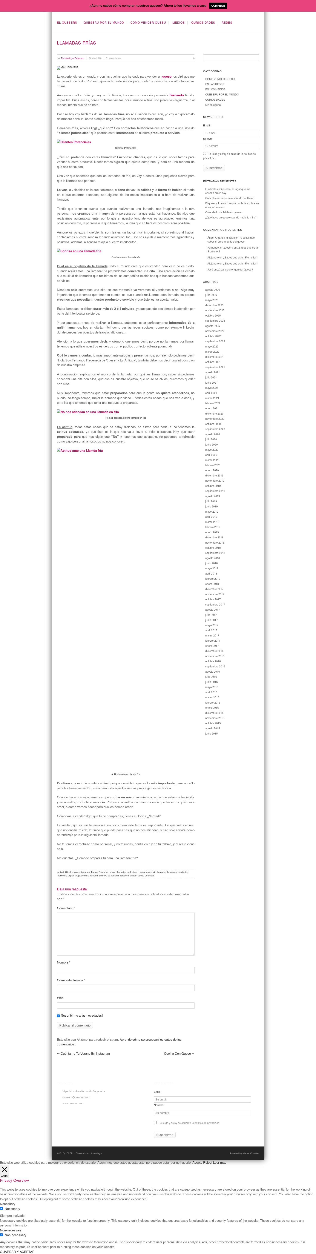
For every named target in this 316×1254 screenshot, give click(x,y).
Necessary (12, 1208)
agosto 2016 (212, 671)
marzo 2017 (212, 635)
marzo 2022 (212, 351)
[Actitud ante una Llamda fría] (126, 450)
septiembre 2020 (215, 429)
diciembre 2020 (214, 413)
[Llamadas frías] (126, 68)
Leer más (219, 1162)
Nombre (64, 962)
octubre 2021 (213, 362)
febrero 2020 (212, 465)
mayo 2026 (211, 300)
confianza (92, 872)
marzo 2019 (212, 522)
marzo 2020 (212, 460)
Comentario (66, 908)
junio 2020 (211, 444)
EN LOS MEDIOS (215, 89)
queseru (124, 875)
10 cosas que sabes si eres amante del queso (231, 239)
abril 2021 (211, 393)
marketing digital (65, 875)
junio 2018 (211, 563)
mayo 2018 (211, 568)
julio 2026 (211, 295)
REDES (227, 22)
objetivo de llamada (109, 875)
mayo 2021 (211, 387)
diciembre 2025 (214, 305)
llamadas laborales (167, 872)
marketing (183, 872)
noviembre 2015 (214, 718)
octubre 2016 (213, 661)
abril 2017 (211, 630)
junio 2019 (211, 506)
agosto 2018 (212, 558)
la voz (113, 872)
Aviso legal (96, 1153)
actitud (60, 872)
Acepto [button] (197, 1162)
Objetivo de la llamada (86, 875)
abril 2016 (211, 692)
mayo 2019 (211, 511)
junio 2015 (211, 733)
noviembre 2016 (214, 656)
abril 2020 (211, 454)
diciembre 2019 (214, 475)
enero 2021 (212, 408)
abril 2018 (211, 573)
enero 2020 (212, 470)
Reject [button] (207, 1162)
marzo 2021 (212, 398)
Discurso (103, 872)
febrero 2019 (212, 527)
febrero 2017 (212, 640)
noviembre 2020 (214, 418)
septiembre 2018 (215, 553)
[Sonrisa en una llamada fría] (79, 251)
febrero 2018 (212, 578)
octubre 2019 (213, 485)
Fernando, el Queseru (220, 247)
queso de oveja (146, 875)
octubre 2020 (213, 424)
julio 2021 (211, 377)
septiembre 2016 (215, 666)
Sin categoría (213, 104)
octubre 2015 (213, 723)
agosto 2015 (212, 728)
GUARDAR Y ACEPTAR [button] (17, 1251)
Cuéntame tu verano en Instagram (83, 1053)
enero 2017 (212, 645)
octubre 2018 (213, 547)
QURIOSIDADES (203, 22)
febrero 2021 (212, 403)
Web (60, 997)
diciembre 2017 (214, 589)
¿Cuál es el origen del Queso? (235, 269)
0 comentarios (113, 58)
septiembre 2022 (215, 341)
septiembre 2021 (215, 367)
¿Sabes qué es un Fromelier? (240, 257)
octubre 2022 (213, 336)
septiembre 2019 (215, 491)
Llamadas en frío (147, 872)
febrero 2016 (212, 702)
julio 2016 (211, 676)
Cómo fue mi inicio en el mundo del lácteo (229, 198)
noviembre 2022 (214, 331)
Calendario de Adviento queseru (224, 212)
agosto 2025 (212, 325)
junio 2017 (211, 620)
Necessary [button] (7, 1203)
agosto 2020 (212, 434)
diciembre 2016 (214, 651)
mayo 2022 (211, 346)
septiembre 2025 (215, 320)
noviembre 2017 (214, 594)
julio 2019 (211, 501)
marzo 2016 (212, 697)
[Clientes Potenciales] (74, 142)
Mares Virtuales (251, 1153)
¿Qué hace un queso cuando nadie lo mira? (231, 217)
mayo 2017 (211, 625)
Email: (206, 125)
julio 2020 (211, 439)
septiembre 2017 (215, 604)
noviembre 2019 (214, 480)
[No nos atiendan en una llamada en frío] (88, 411)
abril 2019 (211, 516)
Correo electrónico (71, 980)
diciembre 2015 (214, 713)
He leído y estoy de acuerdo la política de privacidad (188, 1123)
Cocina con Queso (179, 1053)
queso (133, 875)
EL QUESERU (67, 22)
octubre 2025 (213, 315)
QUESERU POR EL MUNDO (104, 22)
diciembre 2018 (214, 537)
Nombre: (208, 138)
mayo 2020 (211, 449)
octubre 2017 (213, 599)
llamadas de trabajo (127, 872)
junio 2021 (211, 382)
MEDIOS (178, 22)
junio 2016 (211, 682)
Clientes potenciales (75, 872)
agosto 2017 (212, 609)
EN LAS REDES (214, 84)
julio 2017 (211, 614)
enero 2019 (212, 532)
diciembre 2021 (214, 356)
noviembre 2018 (214, 542)
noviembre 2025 (214, 310)
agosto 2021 (212, 372)
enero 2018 (212, 584)
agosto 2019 (212, 496)
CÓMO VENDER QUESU (148, 22)
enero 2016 (212, 707)
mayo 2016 (211, 687)
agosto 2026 (212, 289)
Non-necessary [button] (11, 1230)
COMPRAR (218, 6)
